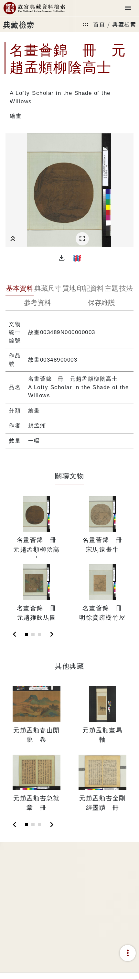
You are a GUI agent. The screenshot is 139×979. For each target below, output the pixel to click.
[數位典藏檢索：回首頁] (34, 8)
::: (85, 24)
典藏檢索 (124, 24)
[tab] (19, 289)
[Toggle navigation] (128, 8)
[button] (62, 258)
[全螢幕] (82, 238)
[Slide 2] (33, 634)
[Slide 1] (26, 634)
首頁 (99, 24)
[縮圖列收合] (12, 238)
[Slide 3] (39, 634)
